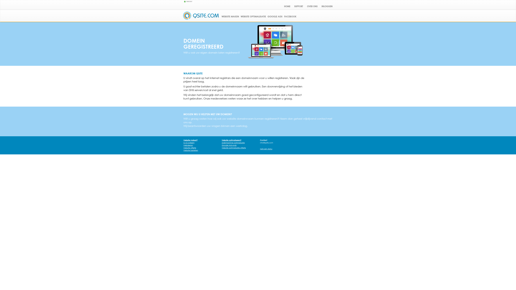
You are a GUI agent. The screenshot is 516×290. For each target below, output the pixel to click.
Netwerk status (266, 149)
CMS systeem (188, 143)
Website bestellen (190, 150)
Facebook (290, 16)
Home (287, 6)
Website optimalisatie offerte (234, 148)
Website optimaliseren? (231, 140)
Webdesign (188, 145)
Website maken (230, 16)
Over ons (312, 6)
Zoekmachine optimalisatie (233, 143)
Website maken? (190, 140)
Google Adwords (229, 145)
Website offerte (189, 148)
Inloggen (327, 6)
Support (298, 6)
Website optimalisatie (253, 16)
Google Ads (275, 16)
